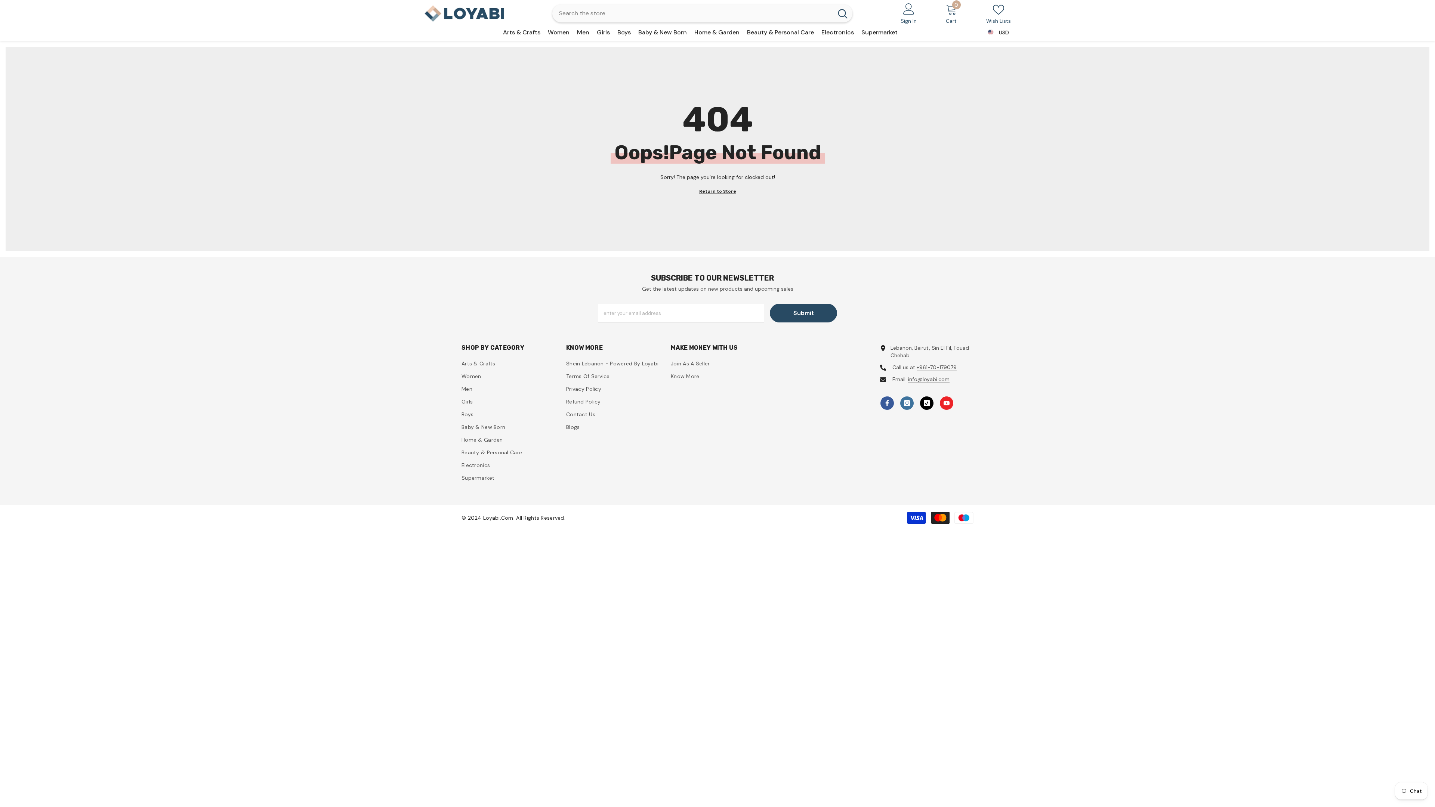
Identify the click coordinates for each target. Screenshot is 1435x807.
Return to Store (717, 191)
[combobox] (692, 13)
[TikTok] (927, 403)
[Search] (702, 13)
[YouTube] (946, 403)
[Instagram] (907, 403)
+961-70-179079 (937, 367)
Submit (803, 313)
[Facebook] (887, 403)
